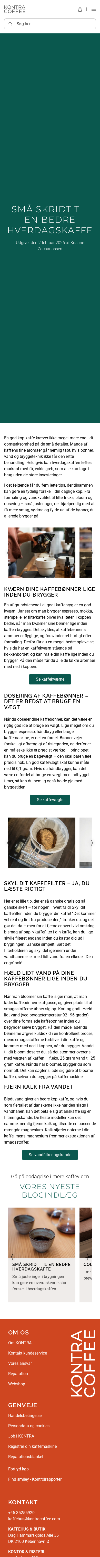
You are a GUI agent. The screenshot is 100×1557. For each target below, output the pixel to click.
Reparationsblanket (25, 1456)
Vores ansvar (20, 1363)
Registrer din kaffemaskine (32, 1446)
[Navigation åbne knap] (93, 9)
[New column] (83, 1363)
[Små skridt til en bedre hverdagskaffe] (41, 1233)
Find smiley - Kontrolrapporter (35, 1479)
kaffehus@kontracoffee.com (34, 1518)
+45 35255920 (21, 1512)
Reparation (18, 1373)
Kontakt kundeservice (27, 1353)
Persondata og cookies (28, 1425)
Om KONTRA (20, 1342)
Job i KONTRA (21, 1436)
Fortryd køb (18, 1469)
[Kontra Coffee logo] (14, 9)
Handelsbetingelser (25, 1415)
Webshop (16, 1384)
